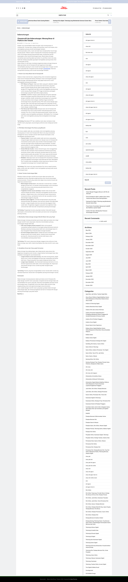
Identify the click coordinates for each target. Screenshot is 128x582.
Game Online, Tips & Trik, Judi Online (95, 353)
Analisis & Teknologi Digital (92, 303)
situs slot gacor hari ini (91, 107)
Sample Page (62, 15)
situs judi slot (89, 459)
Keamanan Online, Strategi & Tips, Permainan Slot (98, 401)
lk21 (87, 131)
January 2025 (89, 276)
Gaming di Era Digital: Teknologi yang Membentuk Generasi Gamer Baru (57, 20)
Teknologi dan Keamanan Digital (94, 539)
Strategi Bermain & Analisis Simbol (94, 518)
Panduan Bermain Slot (91, 419)
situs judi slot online (91, 465)
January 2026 (89, 239)
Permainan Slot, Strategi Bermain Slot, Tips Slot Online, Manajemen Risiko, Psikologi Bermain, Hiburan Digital (97, 451)
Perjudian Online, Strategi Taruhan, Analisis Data (97, 437)
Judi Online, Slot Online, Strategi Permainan (96, 391)
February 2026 (89, 236)
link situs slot (89, 52)
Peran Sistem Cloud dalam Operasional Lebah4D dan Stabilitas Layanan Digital (82, 1)
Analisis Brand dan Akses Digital (94, 306)
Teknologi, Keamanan (91, 561)
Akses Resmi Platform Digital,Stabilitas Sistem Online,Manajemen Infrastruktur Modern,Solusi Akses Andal (97, 299)
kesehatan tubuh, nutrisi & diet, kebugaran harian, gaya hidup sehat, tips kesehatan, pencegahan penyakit (98, 408)
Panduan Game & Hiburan (92, 422)
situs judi (88, 456)
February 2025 (89, 273)
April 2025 (88, 267)
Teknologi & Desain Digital (92, 533)
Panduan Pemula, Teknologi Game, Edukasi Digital (98, 428)
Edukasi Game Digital (91, 337)
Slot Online (88, 490)
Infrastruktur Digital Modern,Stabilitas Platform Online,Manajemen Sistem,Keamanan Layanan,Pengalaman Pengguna (97, 384)
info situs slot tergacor (91, 373)
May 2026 (88, 230)
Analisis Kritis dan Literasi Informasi (95, 309)
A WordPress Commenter (92, 221)
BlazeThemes (73, 579)
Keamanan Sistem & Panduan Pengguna (95, 404)
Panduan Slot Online (91, 431)
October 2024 (89, 285)
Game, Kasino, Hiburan (91, 356)
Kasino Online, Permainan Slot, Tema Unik (96, 394)
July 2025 (88, 257)
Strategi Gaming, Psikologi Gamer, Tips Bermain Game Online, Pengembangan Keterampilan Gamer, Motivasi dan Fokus (98, 522)
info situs (88, 367)
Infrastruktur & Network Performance (95, 379)
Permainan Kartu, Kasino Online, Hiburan (96, 441)
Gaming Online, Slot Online (92, 359)
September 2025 (90, 251)
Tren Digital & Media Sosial (92, 567)
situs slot (88, 46)
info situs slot (89, 370)
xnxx (87, 137)
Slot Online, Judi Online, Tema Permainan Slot (97, 501)
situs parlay (88, 162)
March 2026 (89, 233)
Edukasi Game (89, 334)
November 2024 (90, 282)
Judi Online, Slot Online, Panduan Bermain (96, 388)
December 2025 (89, 242)
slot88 (87, 156)
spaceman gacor (90, 150)
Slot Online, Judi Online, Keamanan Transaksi (97, 498)
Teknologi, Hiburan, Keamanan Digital (95, 558)
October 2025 (89, 248)
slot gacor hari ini (90, 40)
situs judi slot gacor (91, 462)
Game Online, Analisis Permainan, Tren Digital (97, 350)
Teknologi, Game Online (91, 555)
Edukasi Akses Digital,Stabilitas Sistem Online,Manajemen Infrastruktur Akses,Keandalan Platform (98, 330)
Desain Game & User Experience (94, 325)
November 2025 (90, 245)
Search (87, 180)
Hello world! (104, 221)
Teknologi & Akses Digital (92, 527)
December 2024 (89, 279)
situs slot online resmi (91, 477)
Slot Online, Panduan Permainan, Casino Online (97, 511)
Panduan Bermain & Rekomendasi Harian (96, 416)
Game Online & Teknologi (92, 347)
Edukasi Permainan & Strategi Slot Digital (96, 340)
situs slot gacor (90, 76)
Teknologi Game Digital (91, 542)
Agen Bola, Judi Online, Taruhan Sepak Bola (96, 294)
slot (87, 58)
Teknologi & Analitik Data (92, 530)
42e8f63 (21, 43)
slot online (88, 144)
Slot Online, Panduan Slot (92, 515)
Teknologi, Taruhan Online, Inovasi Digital (96, 564)
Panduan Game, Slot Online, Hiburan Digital (96, 425)
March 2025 (89, 270)
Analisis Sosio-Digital (91, 322)
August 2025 (89, 254)
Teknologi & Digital (90, 536)
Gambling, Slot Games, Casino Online (95, 343)
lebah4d (88, 413)
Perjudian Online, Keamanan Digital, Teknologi (97, 434)
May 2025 (88, 264)
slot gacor (88, 64)
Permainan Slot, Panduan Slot (93, 447)
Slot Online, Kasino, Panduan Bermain (95, 504)
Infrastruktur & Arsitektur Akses (93, 376)
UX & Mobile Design (91, 573)
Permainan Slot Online (91, 444)
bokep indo (88, 125)
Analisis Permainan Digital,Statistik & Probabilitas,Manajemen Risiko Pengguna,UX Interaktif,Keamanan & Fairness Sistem (97, 314)
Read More (20, 294)
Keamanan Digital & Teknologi (93, 397)
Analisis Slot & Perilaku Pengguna (94, 319)
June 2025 (88, 261)
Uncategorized (89, 570)
